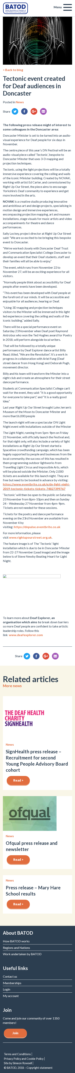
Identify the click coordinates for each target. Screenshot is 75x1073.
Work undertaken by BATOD (22, 954)
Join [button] (15, 1033)
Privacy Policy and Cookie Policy (23, 1058)
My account (11, 996)
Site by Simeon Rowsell (18, 1063)
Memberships (12, 983)
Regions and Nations (16, 947)
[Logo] (15, 8)
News (20, 102)
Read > (18, 780)
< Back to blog (13, 70)
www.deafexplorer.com (26, 635)
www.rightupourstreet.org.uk (30, 537)
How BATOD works (16, 941)
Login (6, 989)
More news (12, 685)
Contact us (10, 976)
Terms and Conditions (17, 1054)
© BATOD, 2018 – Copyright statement (28, 1067)
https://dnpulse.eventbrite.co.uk (37, 527)
